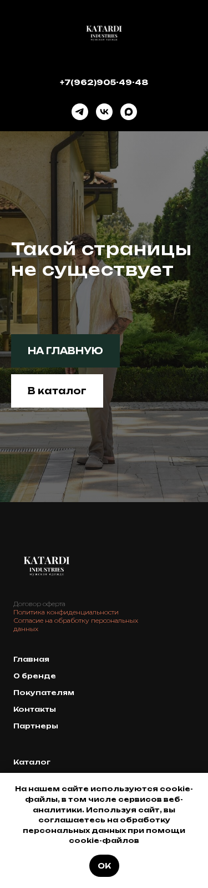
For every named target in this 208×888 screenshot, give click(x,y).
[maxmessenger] (128, 111)
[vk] (104, 111)
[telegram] (80, 111)
